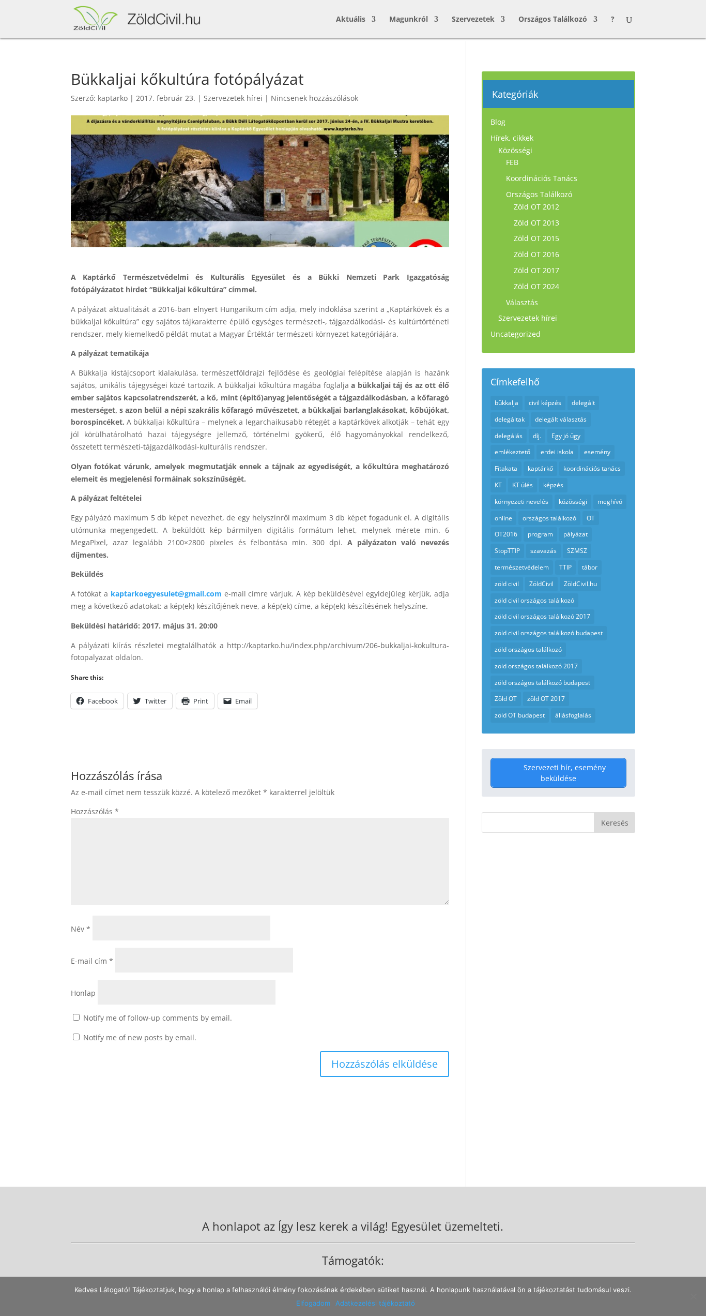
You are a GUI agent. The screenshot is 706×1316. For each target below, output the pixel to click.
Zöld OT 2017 (536, 270)
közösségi (573, 501)
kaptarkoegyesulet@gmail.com (166, 594)
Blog (497, 122)
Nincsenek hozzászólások (314, 98)
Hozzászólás (95, 811)
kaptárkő (540, 468)
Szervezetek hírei (233, 98)
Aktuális (350, 20)
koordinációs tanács (592, 468)
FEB (512, 162)
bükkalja (506, 402)
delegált (583, 402)
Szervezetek (473, 20)
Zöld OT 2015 (536, 238)
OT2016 (506, 534)
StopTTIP (507, 550)
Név (80, 929)
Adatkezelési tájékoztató (375, 1303)
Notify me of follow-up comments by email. (157, 1018)
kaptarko (113, 98)
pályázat (575, 534)
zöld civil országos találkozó (534, 600)
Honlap (83, 993)
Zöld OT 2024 (536, 286)
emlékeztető (512, 451)
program (540, 534)
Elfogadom (313, 1303)
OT (591, 518)
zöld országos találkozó (528, 649)
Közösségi (515, 150)
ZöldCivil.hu (580, 583)
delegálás (509, 435)
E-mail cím (92, 961)
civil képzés (545, 402)
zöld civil (507, 583)
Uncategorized (515, 334)
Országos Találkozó (552, 20)
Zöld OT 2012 (536, 207)
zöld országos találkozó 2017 (536, 666)
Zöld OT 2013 (536, 223)
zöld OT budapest (520, 715)
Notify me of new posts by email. (139, 1037)
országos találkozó (549, 518)
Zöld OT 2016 (536, 254)
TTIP (565, 567)
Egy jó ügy (565, 435)
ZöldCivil (541, 583)
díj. (537, 435)
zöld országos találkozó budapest (542, 682)
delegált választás (561, 419)
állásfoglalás (573, 715)
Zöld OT (506, 698)
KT (498, 485)
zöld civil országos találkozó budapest (549, 633)
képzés (553, 485)
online (503, 518)
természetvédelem (522, 567)
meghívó (609, 501)
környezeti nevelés (521, 501)
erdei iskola (557, 451)
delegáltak (510, 419)
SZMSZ (577, 550)
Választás (522, 302)
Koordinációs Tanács (541, 178)
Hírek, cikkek (511, 138)
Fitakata (506, 468)
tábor (589, 567)
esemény (597, 451)
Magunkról (408, 20)
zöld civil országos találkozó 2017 (542, 616)
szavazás (543, 550)
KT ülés (522, 485)
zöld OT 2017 (546, 698)
